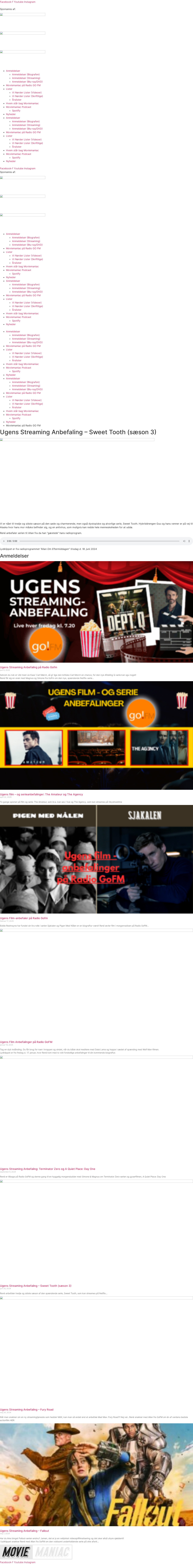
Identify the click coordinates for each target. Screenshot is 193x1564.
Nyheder (11, 114)
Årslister (16, 99)
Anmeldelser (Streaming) (26, 78)
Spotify (16, 110)
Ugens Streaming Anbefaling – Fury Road (26, 1409)
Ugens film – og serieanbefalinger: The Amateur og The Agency (41, 794)
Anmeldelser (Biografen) (26, 74)
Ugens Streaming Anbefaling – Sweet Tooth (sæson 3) (35, 1285)
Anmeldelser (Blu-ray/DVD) (27, 81)
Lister (9, 88)
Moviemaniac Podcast (18, 106)
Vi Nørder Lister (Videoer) (27, 92)
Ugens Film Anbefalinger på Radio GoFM (26, 1042)
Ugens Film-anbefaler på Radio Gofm (24, 918)
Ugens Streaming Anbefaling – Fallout (24, 1530)
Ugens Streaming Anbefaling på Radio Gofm (28, 667)
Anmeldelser (13, 70)
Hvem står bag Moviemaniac (22, 103)
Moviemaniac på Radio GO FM (23, 85)
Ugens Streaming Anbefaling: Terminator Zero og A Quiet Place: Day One (47, 1168)
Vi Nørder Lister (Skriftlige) (27, 96)
